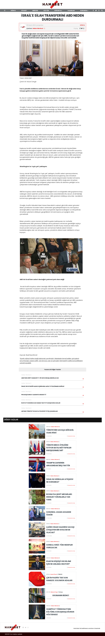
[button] (5, 11)
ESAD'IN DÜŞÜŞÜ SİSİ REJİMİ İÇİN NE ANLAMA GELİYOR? (58, 562)
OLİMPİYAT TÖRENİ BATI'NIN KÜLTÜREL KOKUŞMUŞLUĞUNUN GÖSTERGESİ (60, 612)
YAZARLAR (71, 10)
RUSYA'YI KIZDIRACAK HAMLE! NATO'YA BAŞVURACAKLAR (40, 403)
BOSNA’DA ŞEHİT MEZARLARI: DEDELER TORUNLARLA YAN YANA (59, 497)
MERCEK (35, 10)
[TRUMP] (37, 464)
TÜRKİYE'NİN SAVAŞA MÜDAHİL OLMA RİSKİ (60, 431)
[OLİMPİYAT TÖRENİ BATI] (37, 612)
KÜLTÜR (46, 10)
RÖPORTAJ (58, 10)
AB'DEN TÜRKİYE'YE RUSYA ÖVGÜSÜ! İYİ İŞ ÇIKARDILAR (39, 411)
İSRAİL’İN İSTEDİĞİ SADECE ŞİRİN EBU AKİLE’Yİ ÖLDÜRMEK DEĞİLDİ (42, 386)
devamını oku (71, 436)
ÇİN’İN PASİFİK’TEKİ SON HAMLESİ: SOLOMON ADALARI (59, 579)
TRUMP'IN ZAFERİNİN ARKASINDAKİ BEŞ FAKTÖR (58, 464)
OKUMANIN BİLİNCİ (60, 595)
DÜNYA (13, 10)
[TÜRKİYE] (37, 431)
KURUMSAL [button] (84, 10)
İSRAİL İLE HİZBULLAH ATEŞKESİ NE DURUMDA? (59, 480)
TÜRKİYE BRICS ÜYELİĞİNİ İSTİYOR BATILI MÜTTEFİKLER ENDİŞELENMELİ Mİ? (58, 448)
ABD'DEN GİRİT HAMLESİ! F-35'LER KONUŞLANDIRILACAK (40, 378)
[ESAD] (37, 563)
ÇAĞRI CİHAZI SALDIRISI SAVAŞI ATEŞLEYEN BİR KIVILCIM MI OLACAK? (60, 530)
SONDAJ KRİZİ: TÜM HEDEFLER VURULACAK (59, 546)
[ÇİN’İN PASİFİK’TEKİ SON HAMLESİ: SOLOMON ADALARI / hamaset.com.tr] (37, 579)
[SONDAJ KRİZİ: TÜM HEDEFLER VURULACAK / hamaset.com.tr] (37, 546)
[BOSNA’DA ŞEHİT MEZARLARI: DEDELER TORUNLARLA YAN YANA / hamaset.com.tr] (37, 497)
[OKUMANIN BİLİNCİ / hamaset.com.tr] (37, 595)
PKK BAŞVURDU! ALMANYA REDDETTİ (33, 395)
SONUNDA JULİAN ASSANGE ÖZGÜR (58, 513)
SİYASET (24, 10)
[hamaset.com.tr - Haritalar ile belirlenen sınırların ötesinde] (52, 4)
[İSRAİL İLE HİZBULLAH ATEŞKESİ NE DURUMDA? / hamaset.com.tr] (37, 480)
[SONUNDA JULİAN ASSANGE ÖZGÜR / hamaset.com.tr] (37, 513)
